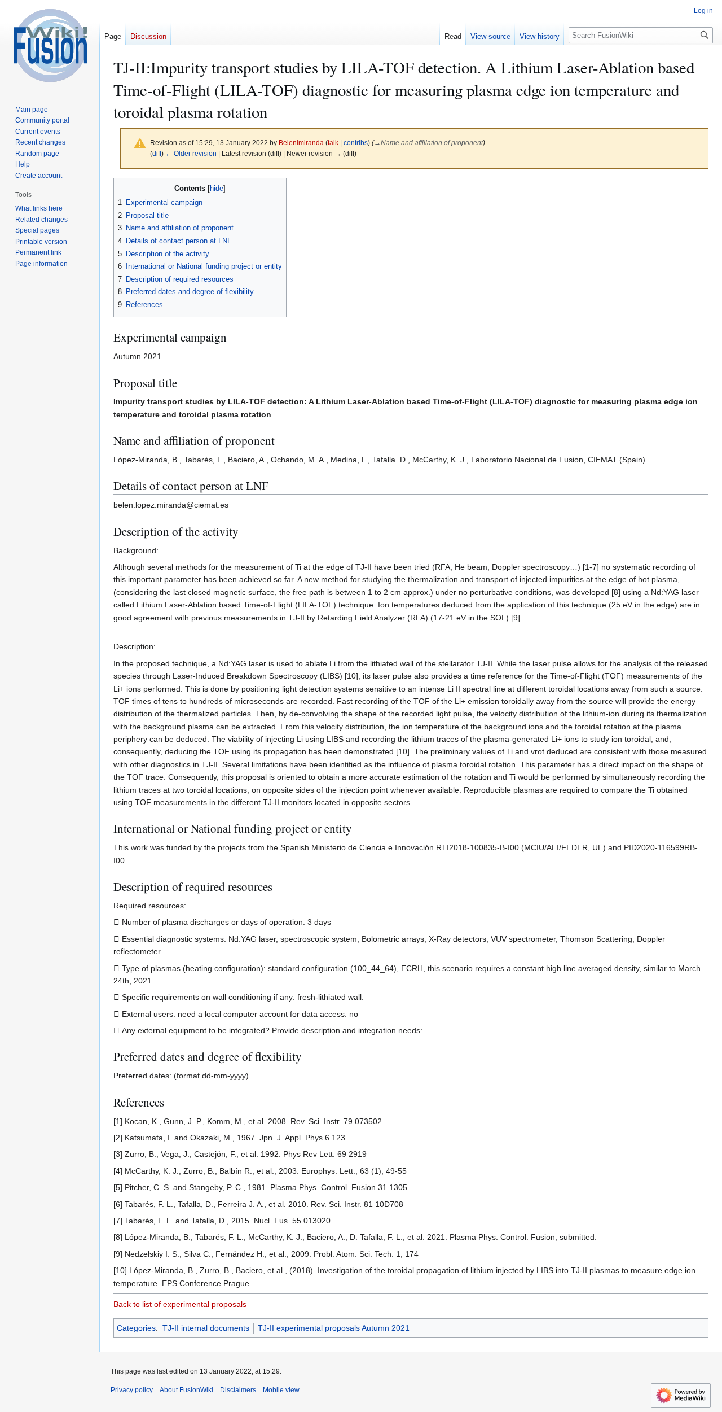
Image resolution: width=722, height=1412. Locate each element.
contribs (356, 142)
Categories (136, 1327)
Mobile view (281, 1390)
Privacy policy (132, 1390)
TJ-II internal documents (205, 1327)
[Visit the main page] (50, 45)
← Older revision (191, 153)
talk (333, 142)
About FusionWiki (186, 1390)
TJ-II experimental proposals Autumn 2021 (334, 1327)
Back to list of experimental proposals (179, 1304)
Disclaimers (238, 1390)
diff (156, 153)
